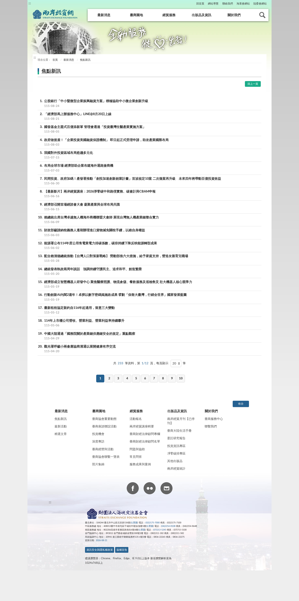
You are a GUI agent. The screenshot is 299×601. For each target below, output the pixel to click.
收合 (240, 404)
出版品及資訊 (201, 15)
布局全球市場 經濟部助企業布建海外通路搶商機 (76, 168)
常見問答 (136, 456)
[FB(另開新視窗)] (133, 489)
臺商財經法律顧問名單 (145, 441)
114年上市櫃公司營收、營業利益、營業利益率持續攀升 (81, 323)
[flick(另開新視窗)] (150, 489)
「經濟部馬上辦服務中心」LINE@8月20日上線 (75, 116)
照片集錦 (98, 464)
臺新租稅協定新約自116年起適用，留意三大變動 (76, 310)
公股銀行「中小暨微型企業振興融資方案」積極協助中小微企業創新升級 (94, 103)
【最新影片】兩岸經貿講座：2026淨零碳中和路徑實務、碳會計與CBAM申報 (98, 194)
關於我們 (234, 15)
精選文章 (61, 434)
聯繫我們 (211, 426)
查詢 (262, 15)
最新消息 (103, 15)
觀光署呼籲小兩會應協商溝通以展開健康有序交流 (77, 349)
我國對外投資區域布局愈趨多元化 (66, 155)
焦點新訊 (61, 418)
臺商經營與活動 (102, 449)
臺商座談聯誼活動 (104, 426)
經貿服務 (169, 15)
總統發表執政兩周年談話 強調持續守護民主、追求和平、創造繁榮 (90, 271)
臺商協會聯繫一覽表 (106, 456)
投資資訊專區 (176, 446)
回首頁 (200, 3)
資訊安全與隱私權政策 (99, 550)
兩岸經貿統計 (176, 468)
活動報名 (136, 418)
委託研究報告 (176, 438)
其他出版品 (174, 461)
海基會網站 (243, 3)
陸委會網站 (260, 3)
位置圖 (134, 523)
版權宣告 (122, 550)
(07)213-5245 (159, 530)
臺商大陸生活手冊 (179, 430)
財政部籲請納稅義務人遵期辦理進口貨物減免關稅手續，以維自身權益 (91, 233)
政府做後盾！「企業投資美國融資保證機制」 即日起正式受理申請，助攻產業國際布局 (104, 142)
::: (29, 3)
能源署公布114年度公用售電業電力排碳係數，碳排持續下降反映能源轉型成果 (97, 246)
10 (181, 378)
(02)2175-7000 (152, 523)
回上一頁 (253, 84)
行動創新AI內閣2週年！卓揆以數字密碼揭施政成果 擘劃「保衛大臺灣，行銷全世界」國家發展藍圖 (112, 297)
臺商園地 (136, 15)
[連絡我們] (166, 489)
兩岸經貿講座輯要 (142, 426)
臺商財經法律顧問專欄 (145, 434)
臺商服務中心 (214, 418)
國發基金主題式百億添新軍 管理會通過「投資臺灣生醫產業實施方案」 (93, 129)
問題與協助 (137, 449)
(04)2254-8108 (168, 526)
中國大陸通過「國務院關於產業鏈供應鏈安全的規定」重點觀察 (86, 336)
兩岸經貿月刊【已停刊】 (181, 421)
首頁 (55, 60)
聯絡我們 (227, 3)
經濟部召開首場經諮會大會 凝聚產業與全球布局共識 (80, 207)
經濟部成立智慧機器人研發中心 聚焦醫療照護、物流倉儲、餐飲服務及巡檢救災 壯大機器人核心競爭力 (115, 284)
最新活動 (61, 426)
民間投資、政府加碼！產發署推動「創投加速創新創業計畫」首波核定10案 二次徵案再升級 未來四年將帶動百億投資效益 (130, 181)
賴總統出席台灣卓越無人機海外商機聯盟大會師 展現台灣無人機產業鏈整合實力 (98, 220)
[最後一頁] (199, 371)
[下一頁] (190, 371)
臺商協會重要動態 (104, 418)
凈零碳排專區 (176, 453)
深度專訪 (98, 441)
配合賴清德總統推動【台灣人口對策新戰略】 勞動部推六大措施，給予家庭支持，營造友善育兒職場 (113, 258)
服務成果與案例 (140, 464)
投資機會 (98, 434)
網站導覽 (213, 3)
